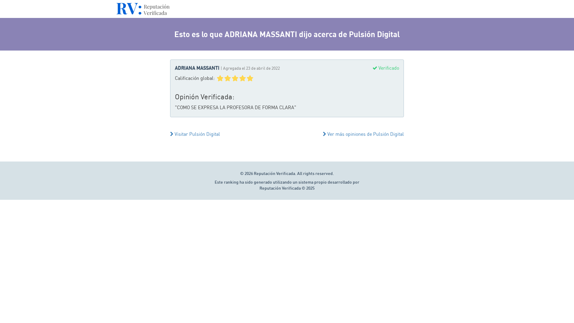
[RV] (143, 10)
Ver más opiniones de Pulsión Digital (365, 134)
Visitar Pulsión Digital (196, 134)
